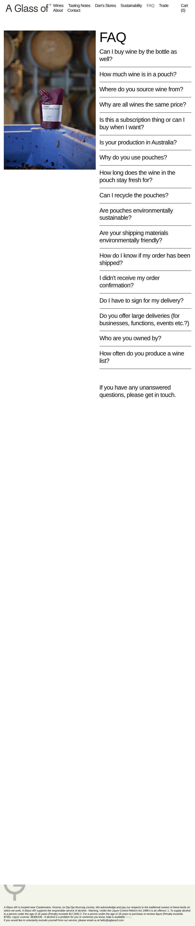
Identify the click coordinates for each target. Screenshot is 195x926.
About (58, 10)
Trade (163, 6)
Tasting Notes (79, 6)
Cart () (184, 8)
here (128, 917)
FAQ (150, 6)
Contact (74, 10)
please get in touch (150, 395)
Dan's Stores (105, 6)
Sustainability (131, 6)
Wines (58, 6)
